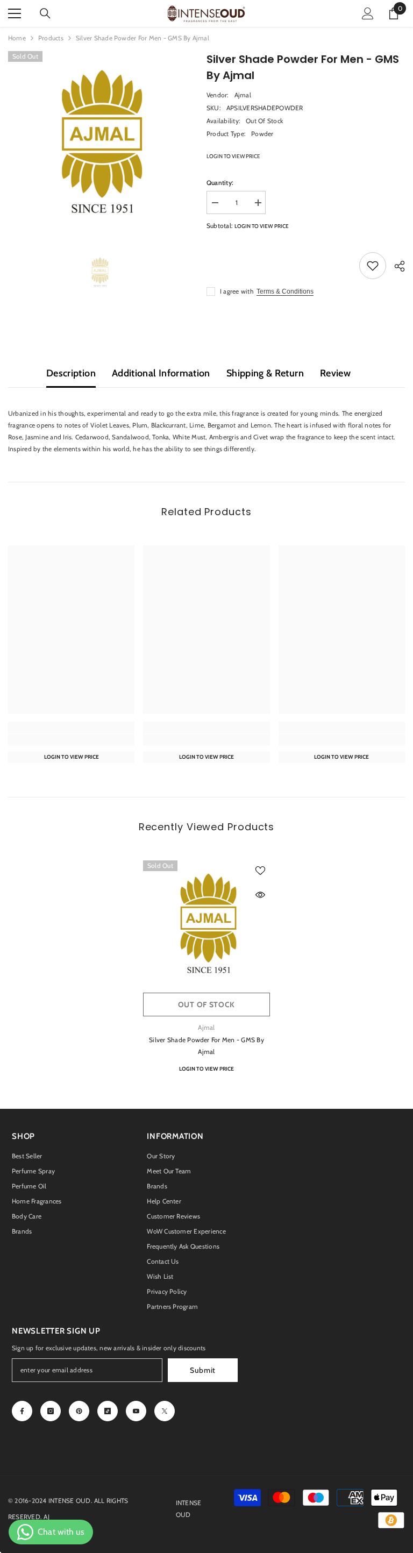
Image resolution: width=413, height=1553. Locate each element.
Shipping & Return (265, 373)
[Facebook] (22, 1411)
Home (17, 38)
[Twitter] (164, 1411)
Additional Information (161, 373)
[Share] (395, 266)
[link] (71, 740)
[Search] (45, 13)
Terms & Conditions (285, 291)
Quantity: (219, 183)
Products (50, 38)
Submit (203, 1370)
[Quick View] (260, 894)
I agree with (237, 291)
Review (335, 373)
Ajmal (242, 95)
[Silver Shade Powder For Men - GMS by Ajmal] (206, 923)
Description (71, 373)
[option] (99, 142)
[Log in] (368, 13)
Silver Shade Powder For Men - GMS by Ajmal (206, 1046)
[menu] (14, 13)
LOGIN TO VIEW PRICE (233, 156)
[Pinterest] (79, 1411)
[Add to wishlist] (372, 265)
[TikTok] (107, 1411)
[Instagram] (50, 1411)
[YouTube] (136, 1411)
